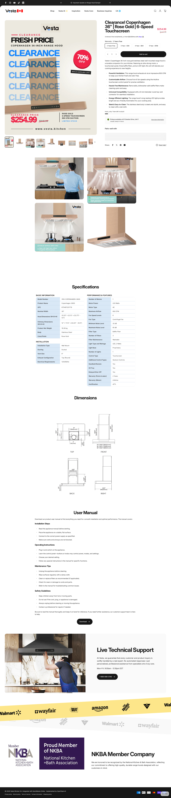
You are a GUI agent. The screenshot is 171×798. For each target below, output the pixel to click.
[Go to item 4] (40, 143)
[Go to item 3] (30, 143)
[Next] (110, 3)
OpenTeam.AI (61, 791)
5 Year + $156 (153, 46)
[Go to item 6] (61, 143)
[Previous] (61, 3)
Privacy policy (8, 794)
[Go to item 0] (9, 142)
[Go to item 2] (19, 143)
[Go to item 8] (82, 143)
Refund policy (16, 794)
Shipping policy (47, 794)
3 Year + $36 (125, 46)
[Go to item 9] (93, 143)
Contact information (37, 794)
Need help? (162, 145)
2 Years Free (111, 46)
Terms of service (26, 794)
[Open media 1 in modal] (51, 77)
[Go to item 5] (51, 143)
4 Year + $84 (139, 46)
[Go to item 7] (72, 143)
